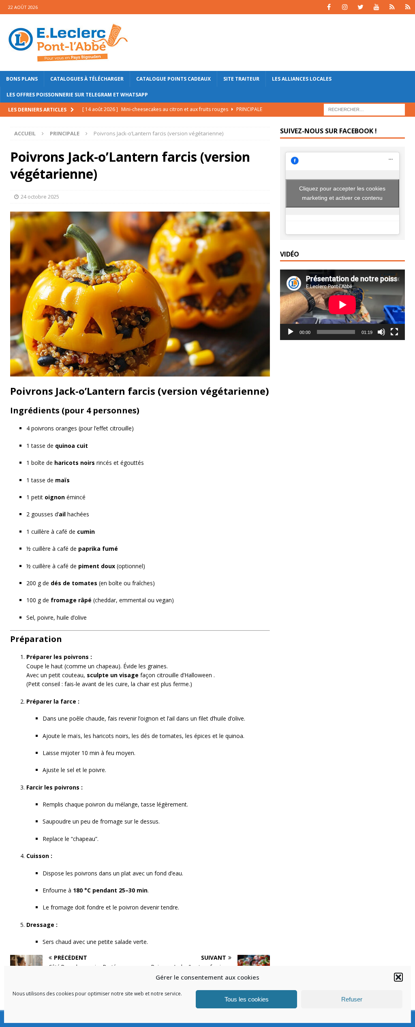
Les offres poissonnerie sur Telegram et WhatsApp (77, 94)
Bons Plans (22, 78)
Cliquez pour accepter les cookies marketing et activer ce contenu (342, 193)
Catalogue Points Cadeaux (173, 78)
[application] (342, 305)
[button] (398, 977)
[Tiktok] (392, 7)
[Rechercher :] (364, 109)
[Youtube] (376, 7)
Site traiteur (241, 78)
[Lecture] (291, 332)
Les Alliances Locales (302, 78)
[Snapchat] (408, 7)
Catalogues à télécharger (87, 78)
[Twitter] (360, 7)
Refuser (351, 999)
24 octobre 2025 (40, 196)
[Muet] (381, 332)
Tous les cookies (247, 999)
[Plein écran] (394, 332)
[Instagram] (345, 7)
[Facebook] (329, 7)
